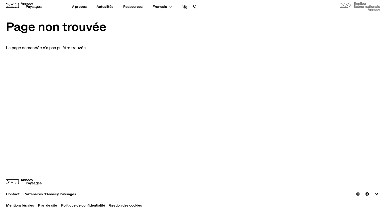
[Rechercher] (195, 7)
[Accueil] (24, 5)
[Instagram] (357, 194)
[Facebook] (367, 194)
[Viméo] (376, 194)
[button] (185, 7)
